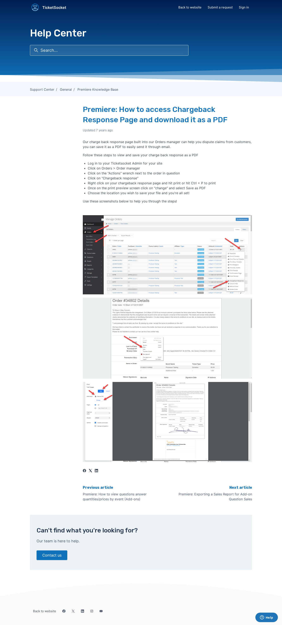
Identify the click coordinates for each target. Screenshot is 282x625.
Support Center (42, 89)
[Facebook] (84, 471)
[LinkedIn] (96, 471)
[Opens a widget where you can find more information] (266, 618)
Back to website (189, 7)
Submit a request (220, 7)
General (66, 89)
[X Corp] (90, 471)
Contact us (52, 555)
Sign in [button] (244, 7)
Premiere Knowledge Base (97, 89)
